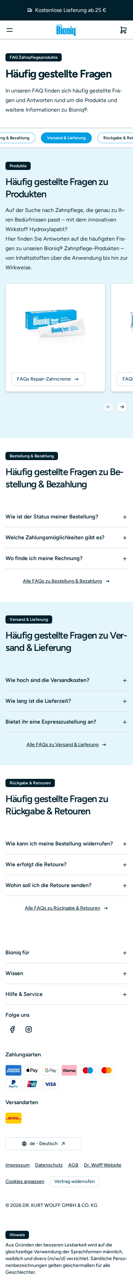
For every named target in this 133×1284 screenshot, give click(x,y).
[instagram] (28, 1029)
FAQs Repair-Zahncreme (44, 379)
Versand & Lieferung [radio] (66, 137)
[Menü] (9, 30)
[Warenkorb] (123, 30)
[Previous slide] (108, 406)
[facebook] (12, 1029)
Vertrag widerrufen (74, 1181)
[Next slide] (122, 406)
